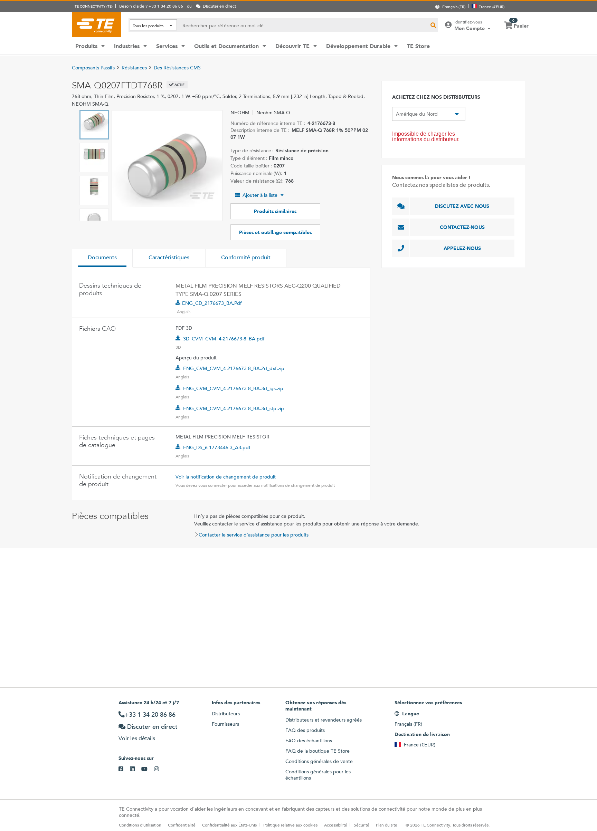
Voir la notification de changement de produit (226, 477)
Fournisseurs (225, 724)
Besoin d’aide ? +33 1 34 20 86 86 (151, 6)
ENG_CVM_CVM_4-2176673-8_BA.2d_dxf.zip (233, 368)
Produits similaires (275, 211)
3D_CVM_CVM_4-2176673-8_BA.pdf (224, 339)
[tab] (102, 258)
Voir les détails (137, 738)
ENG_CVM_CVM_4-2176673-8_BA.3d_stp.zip (233, 408)
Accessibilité (335, 825)
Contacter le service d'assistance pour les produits (254, 535)
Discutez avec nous (462, 206)
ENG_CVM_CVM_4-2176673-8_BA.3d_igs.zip (233, 388)
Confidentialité (182, 825)
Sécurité (361, 825)
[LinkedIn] (135, 769)
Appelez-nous (462, 248)
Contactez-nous (462, 227)
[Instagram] (159, 769)
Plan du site (386, 825)
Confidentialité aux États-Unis (229, 825)
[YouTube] (147, 769)
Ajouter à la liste (260, 195)
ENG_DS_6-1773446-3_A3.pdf (216, 447)
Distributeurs (226, 714)
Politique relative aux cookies (290, 825)
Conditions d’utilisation (140, 825)
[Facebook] (124, 769)
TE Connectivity (96, 24)
